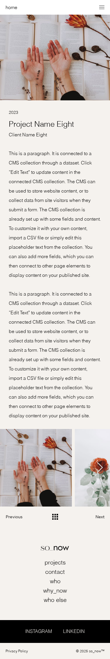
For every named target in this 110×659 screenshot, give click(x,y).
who (55, 581)
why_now (55, 590)
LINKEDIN (74, 631)
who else (55, 599)
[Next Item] (100, 467)
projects (55, 562)
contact (55, 571)
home (11, 7)
